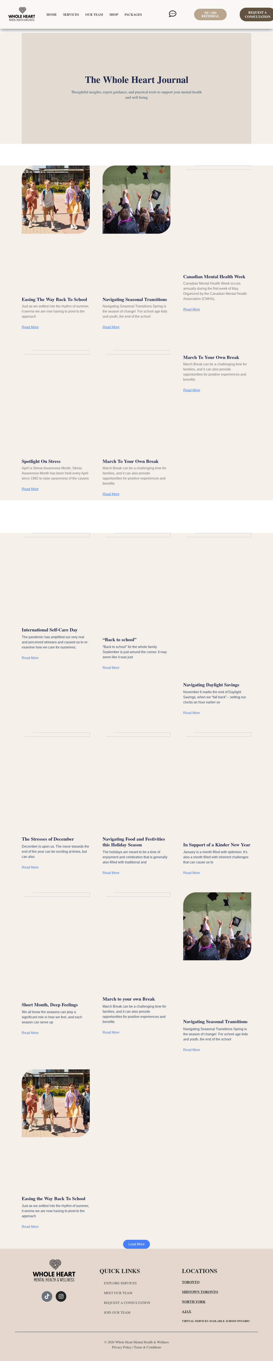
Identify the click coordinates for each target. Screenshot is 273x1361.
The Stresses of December (48, 838)
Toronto (190, 1281)
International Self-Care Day (50, 629)
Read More (30, 327)
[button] (136, 1244)
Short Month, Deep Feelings (50, 1004)
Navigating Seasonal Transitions (135, 299)
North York (193, 1301)
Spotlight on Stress (41, 461)
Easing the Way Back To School (54, 299)
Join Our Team (117, 1312)
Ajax (186, 1311)
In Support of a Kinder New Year (216, 844)
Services (71, 14)
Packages (133, 14)
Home (51, 14)
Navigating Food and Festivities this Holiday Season (134, 841)
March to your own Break (130, 461)
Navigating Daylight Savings (211, 684)
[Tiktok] (47, 1296)
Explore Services (120, 1283)
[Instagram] (61, 1296)
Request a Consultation (127, 1302)
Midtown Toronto (200, 1291)
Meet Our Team (118, 1292)
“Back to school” (119, 639)
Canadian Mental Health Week (214, 276)
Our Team (94, 14)
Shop (113, 14)
